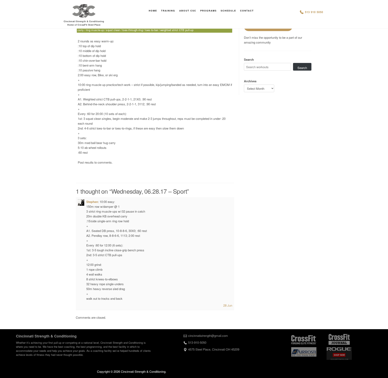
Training (168, 10)
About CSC (187, 10)
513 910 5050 (314, 12)
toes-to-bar (151, 30)
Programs (208, 10)
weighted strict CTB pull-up (176, 30)
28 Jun (227, 305)
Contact (247, 10)
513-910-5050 (197, 342)
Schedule (228, 10)
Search (249, 59)
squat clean (113, 30)
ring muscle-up (95, 30)
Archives (250, 81)
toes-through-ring (132, 30)
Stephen (92, 201)
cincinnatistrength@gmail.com (208, 335)
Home (153, 10)
